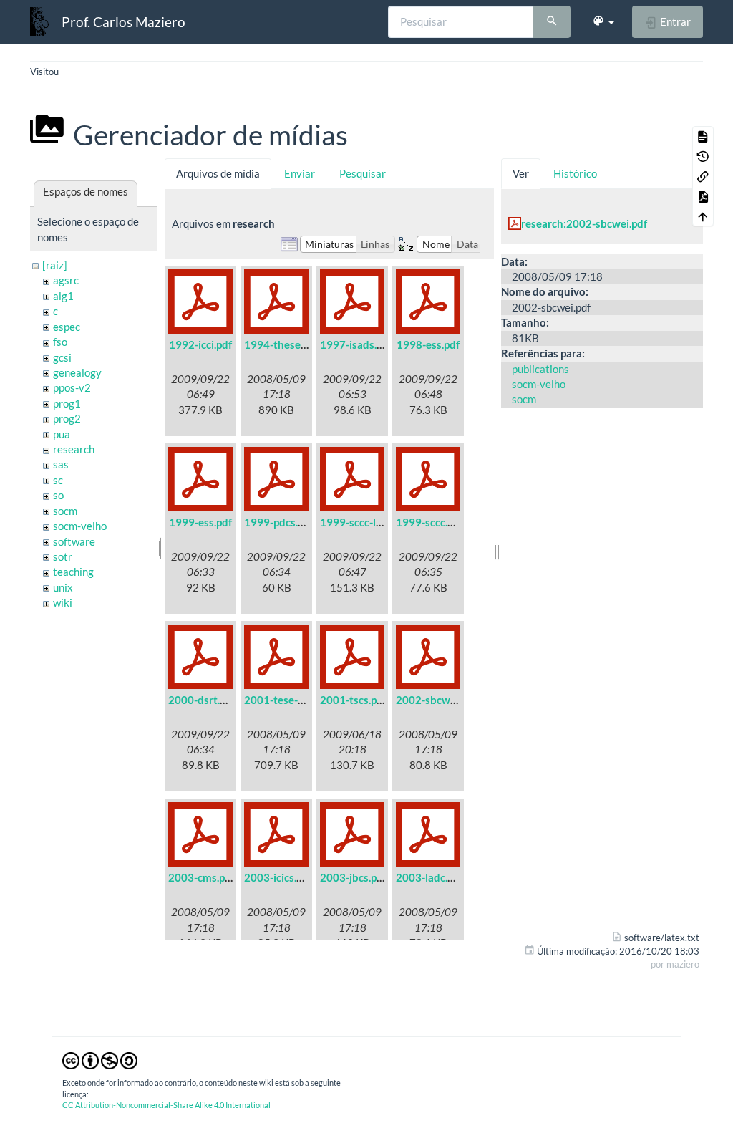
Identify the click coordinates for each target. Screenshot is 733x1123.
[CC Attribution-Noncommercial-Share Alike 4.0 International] (99, 1059)
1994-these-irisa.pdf (293, 344)
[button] (603, 21)
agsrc (66, 280)
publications (540, 368)
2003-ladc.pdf (429, 877)
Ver (521, 173)
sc (58, 479)
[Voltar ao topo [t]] (703, 216)
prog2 (67, 418)
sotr (62, 556)
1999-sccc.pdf (429, 522)
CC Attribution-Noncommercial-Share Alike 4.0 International (166, 1104)
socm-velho (80, 525)
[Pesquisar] (552, 22)
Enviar (299, 173)
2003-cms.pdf (201, 877)
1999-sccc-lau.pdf (363, 522)
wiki (62, 602)
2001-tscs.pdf (353, 699)
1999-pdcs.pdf (279, 522)
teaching (73, 571)
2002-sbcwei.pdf (436, 699)
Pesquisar (362, 173)
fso (60, 341)
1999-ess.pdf (200, 522)
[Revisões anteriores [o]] (703, 156)
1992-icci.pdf (200, 344)
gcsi (62, 357)
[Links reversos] (703, 176)
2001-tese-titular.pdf (295, 699)
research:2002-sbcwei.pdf (584, 223)
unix (63, 587)
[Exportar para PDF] (703, 196)
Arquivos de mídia (218, 173)
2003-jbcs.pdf (353, 877)
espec (66, 326)
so (58, 494)
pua (61, 434)
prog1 (67, 403)
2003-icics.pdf (278, 877)
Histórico (575, 173)
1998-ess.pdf (428, 344)
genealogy (77, 372)
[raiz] (54, 265)
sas (61, 464)
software (74, 541)
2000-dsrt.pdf (202, 699)
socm (65, 510)
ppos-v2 (72, 387)
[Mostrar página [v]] (703, 136)
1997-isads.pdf (356, 344)
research (73, 449)
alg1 (63, 295)
